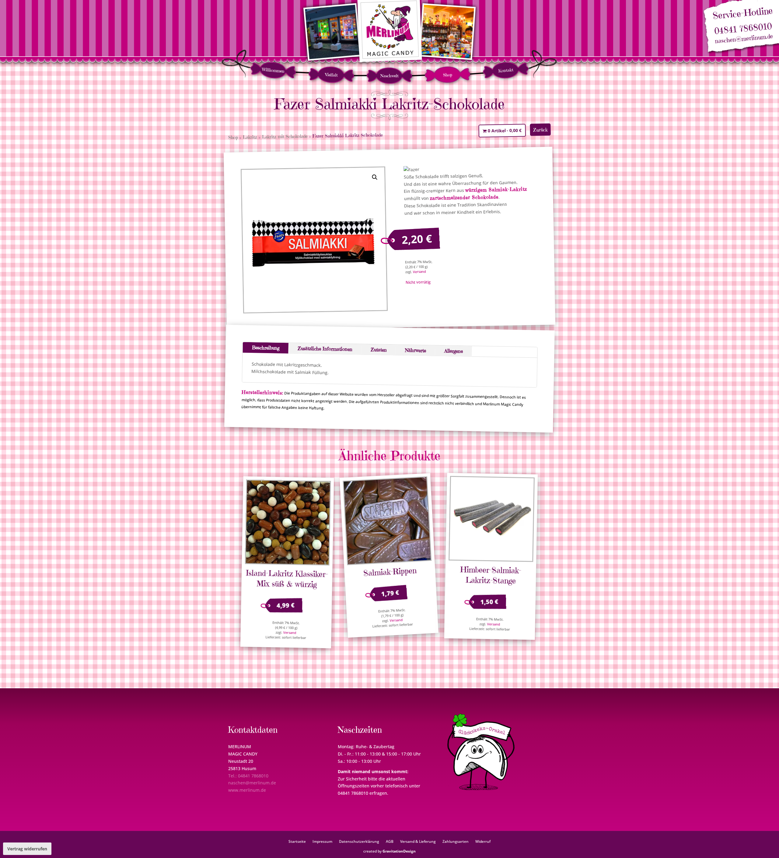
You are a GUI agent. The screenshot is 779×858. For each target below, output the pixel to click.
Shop (447, 75)
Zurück (540, 130)
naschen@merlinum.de (744, 39)
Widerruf (483, 841)
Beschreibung (265, 347)
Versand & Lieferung (418, 841)
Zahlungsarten (455, 841)
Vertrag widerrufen (27, 849)
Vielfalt (331, 75)
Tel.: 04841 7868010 (248, 776)
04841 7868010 (743, 29)
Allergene (453, 351)
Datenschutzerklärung (359, 841)
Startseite (297, 841)
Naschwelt (389, 75)
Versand (419, 271)
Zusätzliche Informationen (325, 348)
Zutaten (378, 349)
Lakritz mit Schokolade (285, 136)
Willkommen (273, 70)
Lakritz (250, 137)
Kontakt (505, 70)
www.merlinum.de (247, 790)
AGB (389, 841)
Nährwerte (415, 350)
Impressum (322, 841)
